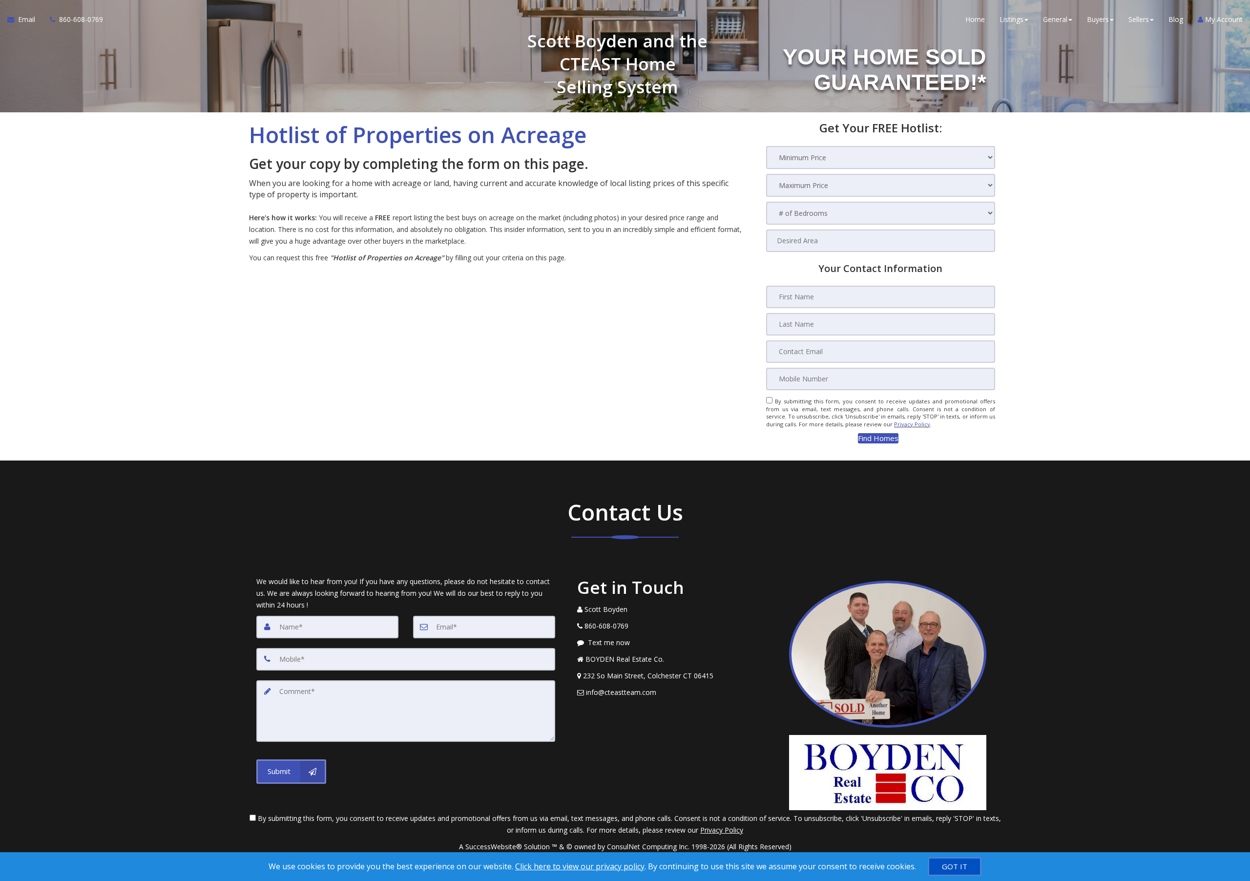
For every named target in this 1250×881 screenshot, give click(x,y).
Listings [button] (1011, 19)
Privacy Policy (912, 424)
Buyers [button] (1098, 19)
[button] (878, 438)
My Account (1223, 19)
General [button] (1055, 19)
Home (975, 19)
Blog (1175, 19)
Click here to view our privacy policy (580, 866)
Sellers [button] (1138, 19)
